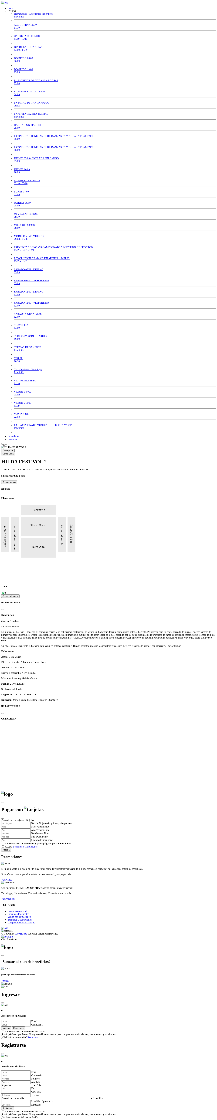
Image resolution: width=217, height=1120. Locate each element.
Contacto (12, 439)
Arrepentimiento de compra (21, 922)
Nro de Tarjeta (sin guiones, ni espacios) (51, 823)
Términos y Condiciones (25, 846)
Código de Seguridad (42, 840)
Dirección (36, 1104)
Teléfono (35, 1095)
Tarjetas (30, 820)
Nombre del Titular (40, 833)
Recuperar (32, 1037)
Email (34, 1021)
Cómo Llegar (8, 454)
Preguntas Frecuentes (18, 914)
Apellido (35, 1082)
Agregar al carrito (10, 596)
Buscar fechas (9, 482)
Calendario (13, 436)
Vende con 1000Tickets (19, 916)
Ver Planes (6, 879)
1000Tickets (21, 933)
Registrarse (18, 1028)
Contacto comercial (17, 911)
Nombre (35, 1078)
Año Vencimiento (40, 830)
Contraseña (37, 1024)
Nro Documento (39, 836)
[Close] (2, 609)
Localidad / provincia (42, 1101)
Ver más (5, 980)
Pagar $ (6, 850)
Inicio (10, 8)
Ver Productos (8, 898)
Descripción (8, 450)
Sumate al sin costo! (59, 1033)
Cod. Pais (36, 1091)
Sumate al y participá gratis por (38, 843)
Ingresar (5, 444)
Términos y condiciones (20, 919)
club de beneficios (25, 843)
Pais (39, 1085)
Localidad (98, 1098)
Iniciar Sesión (31, 1117)
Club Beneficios (9, 939)
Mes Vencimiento (40, 826)
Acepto (21, 846)
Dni (33, 1088)
